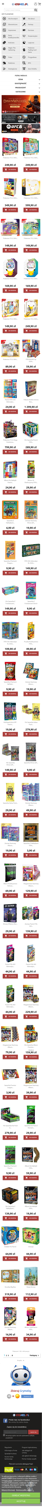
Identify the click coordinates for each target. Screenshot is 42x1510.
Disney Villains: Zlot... (10, 924)
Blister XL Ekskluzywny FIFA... (31, 481)
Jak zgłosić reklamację (29, 1456)
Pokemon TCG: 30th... (10, 158)
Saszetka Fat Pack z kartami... (31, 1127)
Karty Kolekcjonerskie (13, 36)
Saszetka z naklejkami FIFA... (31, 844)
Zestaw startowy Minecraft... (31, 522)
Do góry (21, 1360)
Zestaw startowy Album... (31, 683)
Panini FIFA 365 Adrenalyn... (10, 401)
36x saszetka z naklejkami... (10, 1207)
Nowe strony (31, 1287)
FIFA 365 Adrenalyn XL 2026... (31, 562)
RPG (29, 63)
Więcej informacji (8, 1490)
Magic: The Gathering (12, 49)
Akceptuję (21, 1501)
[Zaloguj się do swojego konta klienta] (35, 4)
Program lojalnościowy (29, 1447)
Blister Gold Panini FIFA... (31, 1328)
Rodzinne (11, 63)
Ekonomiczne (12, 24)
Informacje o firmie (11, 1450)
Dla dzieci (31, 19)
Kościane (11, 43)
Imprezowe (12, 30)
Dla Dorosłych (13, 19)
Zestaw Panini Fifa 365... (31, 925)
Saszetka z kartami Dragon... (10, 562)
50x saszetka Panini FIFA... (31, 441)
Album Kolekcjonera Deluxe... (10, 885)
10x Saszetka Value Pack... (31, 723)
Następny (35, 1355)
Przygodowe (32, 57)
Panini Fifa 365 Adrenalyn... (10, 965)
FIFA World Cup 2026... (31, 360)
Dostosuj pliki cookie (24, 1490)
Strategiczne (12, 69)
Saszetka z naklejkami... (10, 522)
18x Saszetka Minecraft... (10, 764)
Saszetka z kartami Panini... (10, 1167)
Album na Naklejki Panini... (10, 481)
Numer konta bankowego (9, 1458)
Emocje (31, 1247)
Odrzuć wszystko (21, 1495)
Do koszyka (10, 169)
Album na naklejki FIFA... (31, 1167)
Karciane (31, 30)
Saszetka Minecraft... (31, 763)
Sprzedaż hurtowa (10, 1453)
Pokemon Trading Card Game (32, 50)
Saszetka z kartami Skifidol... (10, 683)
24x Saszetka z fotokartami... (10, 602)
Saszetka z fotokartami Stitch (31, 602)
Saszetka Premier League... (10, 1086)
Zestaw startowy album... (31, 804)
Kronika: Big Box (10, 1287)
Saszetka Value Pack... (10, 803)
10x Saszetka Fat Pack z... (10, 1127)
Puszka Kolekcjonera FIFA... (31, 643)
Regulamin (8, 1447)
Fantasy (30, 24)
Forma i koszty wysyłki (29, 1459)
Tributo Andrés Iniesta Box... (31, 401)
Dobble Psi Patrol (10, 1247)
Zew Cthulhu (32, 69)
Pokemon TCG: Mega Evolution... (10, 441)
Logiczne (31, 43)
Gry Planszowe (7, 14)
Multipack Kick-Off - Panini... (10, 723)
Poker (10, 57)
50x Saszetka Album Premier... (31, 1046)
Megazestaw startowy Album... (31, 885)
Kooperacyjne (32, 36)
